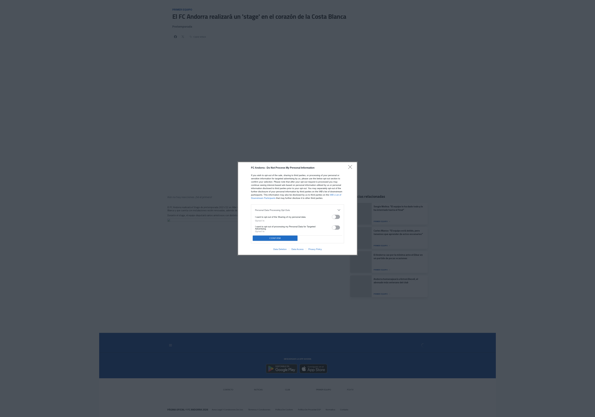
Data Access (297, 249)
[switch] (336, 217)
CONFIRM (275, 238)
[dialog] (297, 208)
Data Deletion (280, 249)
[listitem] (297, 210)
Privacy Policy (315, 249)
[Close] (351, 168)
